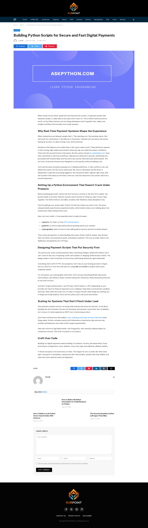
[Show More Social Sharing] (59, 46)
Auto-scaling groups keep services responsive (84, 317)
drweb (21, 40)
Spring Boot (98, 19)
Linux (115, 19)
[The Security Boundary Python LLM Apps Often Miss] (102, 404)
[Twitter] (17, 124)
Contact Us (61, 516)
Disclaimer (87, 516)
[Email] (17, 139)
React (64, 19)
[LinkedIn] (17, 129)
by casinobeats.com (97, 153)
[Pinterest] (17, 134)
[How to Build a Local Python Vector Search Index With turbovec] (45, 404)
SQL (107, 19)
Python (88, 19)
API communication (71, 222)
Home (25, 19)
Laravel (79, 19)
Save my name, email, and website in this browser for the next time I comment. (63, 463)
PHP (71, 19)
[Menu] (15, 19)
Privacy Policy (74, 516)
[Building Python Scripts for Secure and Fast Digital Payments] (74, 80)
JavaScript (45, 19)
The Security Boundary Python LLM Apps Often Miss (102, 415)
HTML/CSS (34, 19)
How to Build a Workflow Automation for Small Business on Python (74, 402)
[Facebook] (17, 118)
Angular (56, 19)
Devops (122, 19)
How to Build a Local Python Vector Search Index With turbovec (44, 416)
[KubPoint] (74, 8)
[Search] (133, 19)
